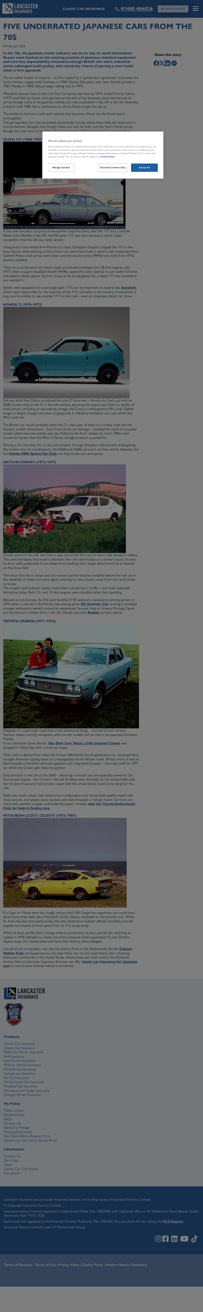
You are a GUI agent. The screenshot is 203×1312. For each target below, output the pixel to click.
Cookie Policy (107, 156)
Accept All (144, 167)
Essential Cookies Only (113, 167)
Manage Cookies (61, 167)
